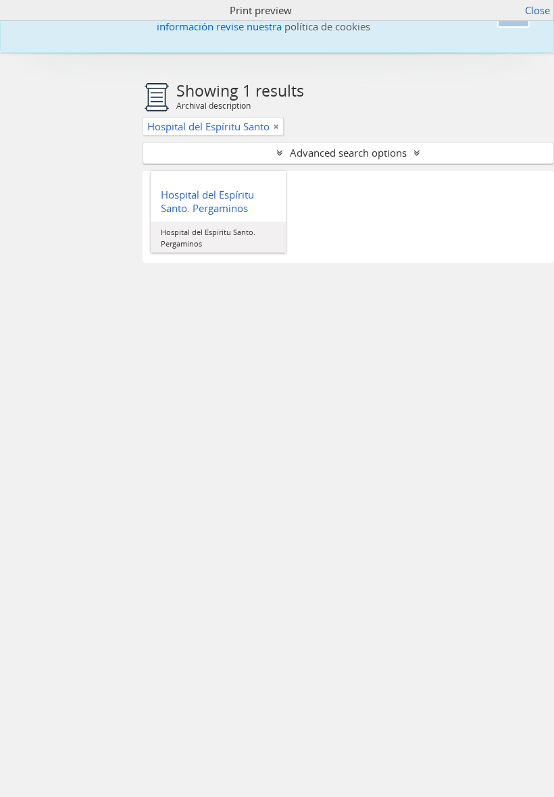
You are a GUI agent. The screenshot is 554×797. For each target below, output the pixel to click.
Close (537, 10)
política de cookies (327, 26)
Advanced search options (348, 152)
